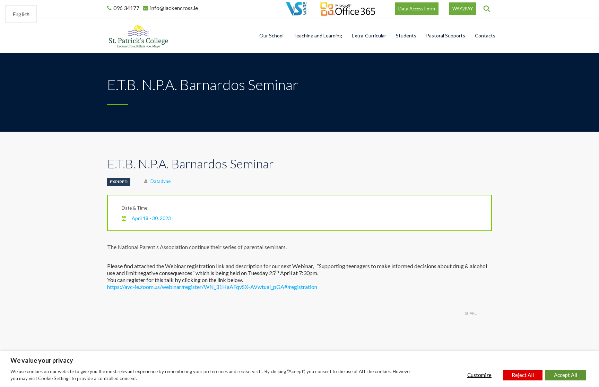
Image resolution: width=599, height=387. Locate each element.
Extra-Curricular (369, 35)
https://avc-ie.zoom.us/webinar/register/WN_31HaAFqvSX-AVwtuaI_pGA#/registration (212, 286)
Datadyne (160, 181)
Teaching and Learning (317, 35)
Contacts (485, 35)
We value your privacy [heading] (41, 360)
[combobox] (21, 14)
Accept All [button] (565, 375)
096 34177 (126, 8)
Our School (271, 35)
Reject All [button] (523, 375)
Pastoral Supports (445, 35)
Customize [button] (479, 375)
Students (406, 35)
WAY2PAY (462, 8)
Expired (119, 181)
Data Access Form (416, 8)
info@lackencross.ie (174, 8)
